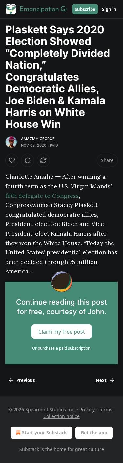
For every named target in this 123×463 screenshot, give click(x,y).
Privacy (87, 409)
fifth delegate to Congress (42, 195)
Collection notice (61, 416)
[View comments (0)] (27, 160)
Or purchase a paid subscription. (61, 348)
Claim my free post (61, 331)
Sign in (109, 9)
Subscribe (85, 9)
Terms (105, 409)
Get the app (94, 432)
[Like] (11, 160)
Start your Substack (44, 432)
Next (101, 380)
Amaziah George (38, 138)
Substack (29, 449)
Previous (25, 380)
